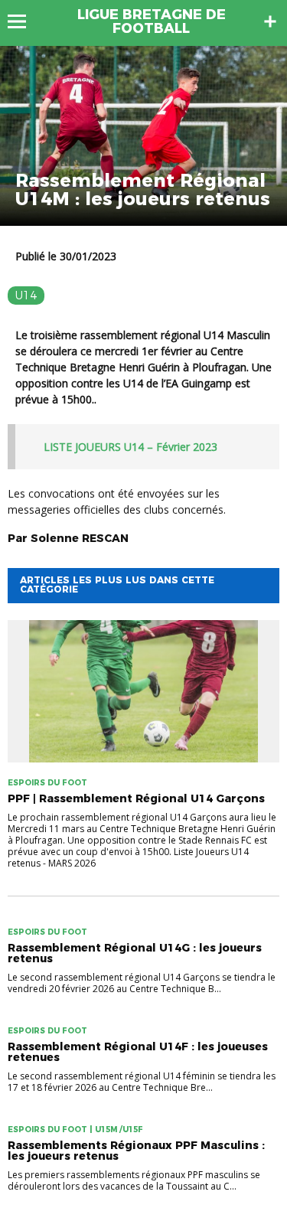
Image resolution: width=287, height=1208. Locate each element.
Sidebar (270, 21)
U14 (26, 295)
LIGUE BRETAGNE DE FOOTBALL (151, 21)
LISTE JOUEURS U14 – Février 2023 (130, 446)
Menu (24, 21)
